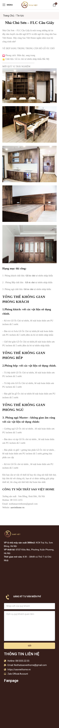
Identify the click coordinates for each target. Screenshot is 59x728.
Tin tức (20, 15)
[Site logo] (29, 4)
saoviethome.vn (17, 507)
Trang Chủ (8, 15)
